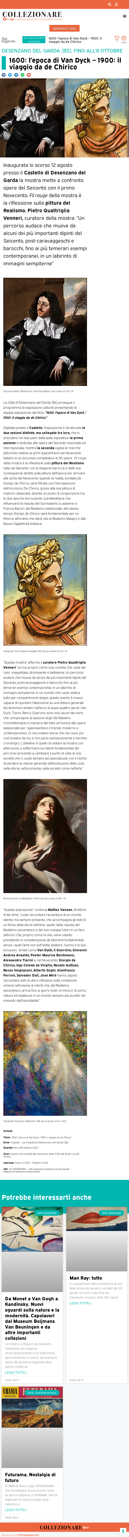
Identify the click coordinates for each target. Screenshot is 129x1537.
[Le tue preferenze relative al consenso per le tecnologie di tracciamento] (123, 1531)
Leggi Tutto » (16, 1372)
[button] (124, 16)
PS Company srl (28, 1535)
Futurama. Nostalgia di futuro (30, 1477)
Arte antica (31, 38)
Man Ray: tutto (86, 1277)
